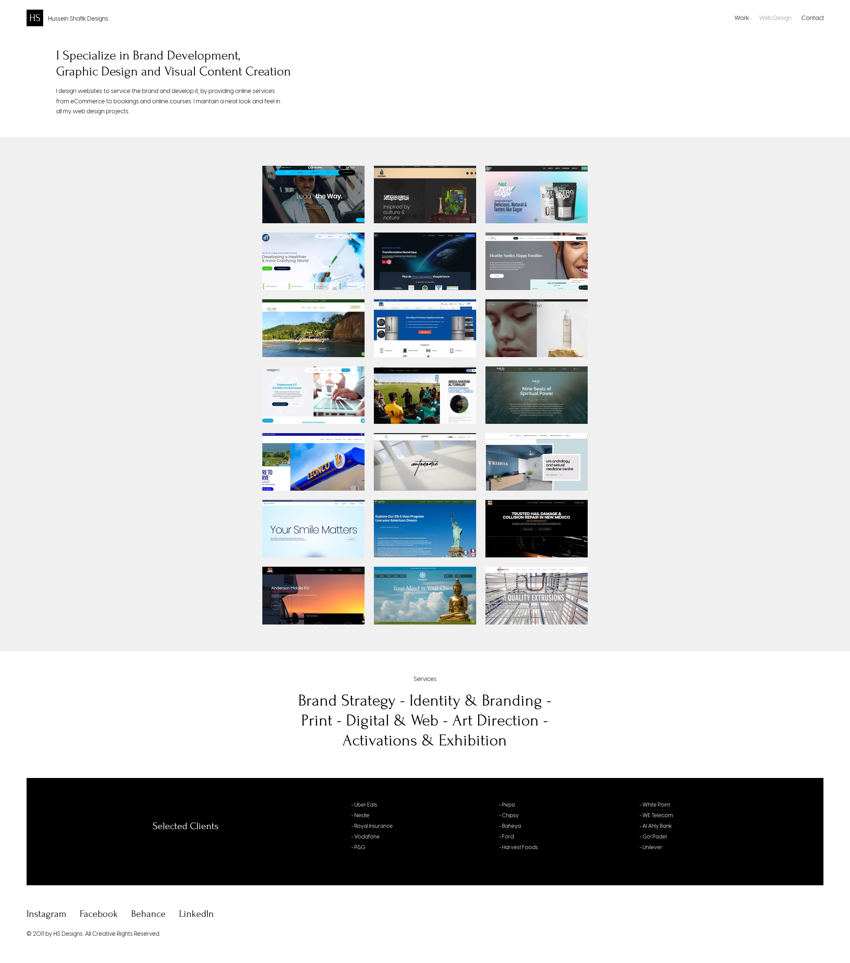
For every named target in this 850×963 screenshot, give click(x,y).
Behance (148, 913)
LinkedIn (196, 913)
